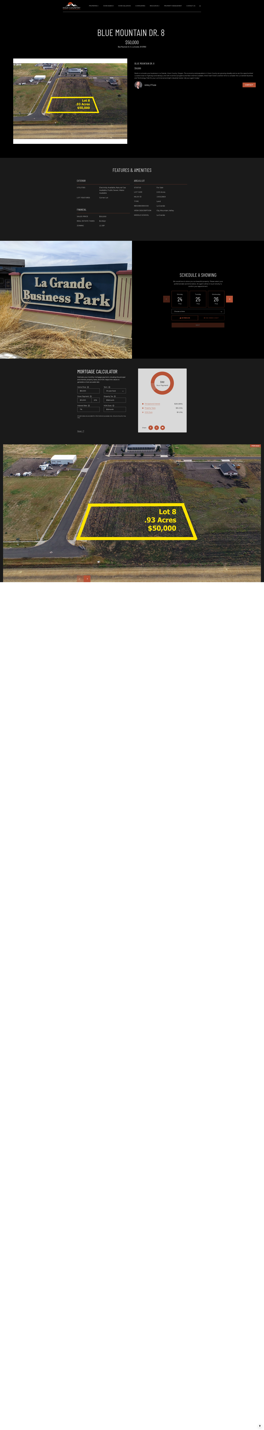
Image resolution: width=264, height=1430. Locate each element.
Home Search (108, 6)
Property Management (173, 6)
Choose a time (179, 311)
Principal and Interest (152, 404)
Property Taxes (150, 408)
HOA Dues (107, 406)
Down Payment (83, 396)
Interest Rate (82, 406)
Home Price (81, 387)
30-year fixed (111, 391)
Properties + (94, 6)
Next (87, 578)
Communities (140, 6)
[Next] (229, 299)
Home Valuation (124, 6)
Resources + (155, 6)
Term (105, 387)
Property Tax (108, 396)
